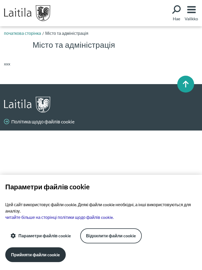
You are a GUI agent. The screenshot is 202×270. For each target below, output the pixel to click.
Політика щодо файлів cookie (42, 121)
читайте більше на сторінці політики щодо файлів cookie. (59, 217)
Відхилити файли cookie (111, 235)
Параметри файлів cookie (44, 235)
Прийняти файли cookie (35, 254)
